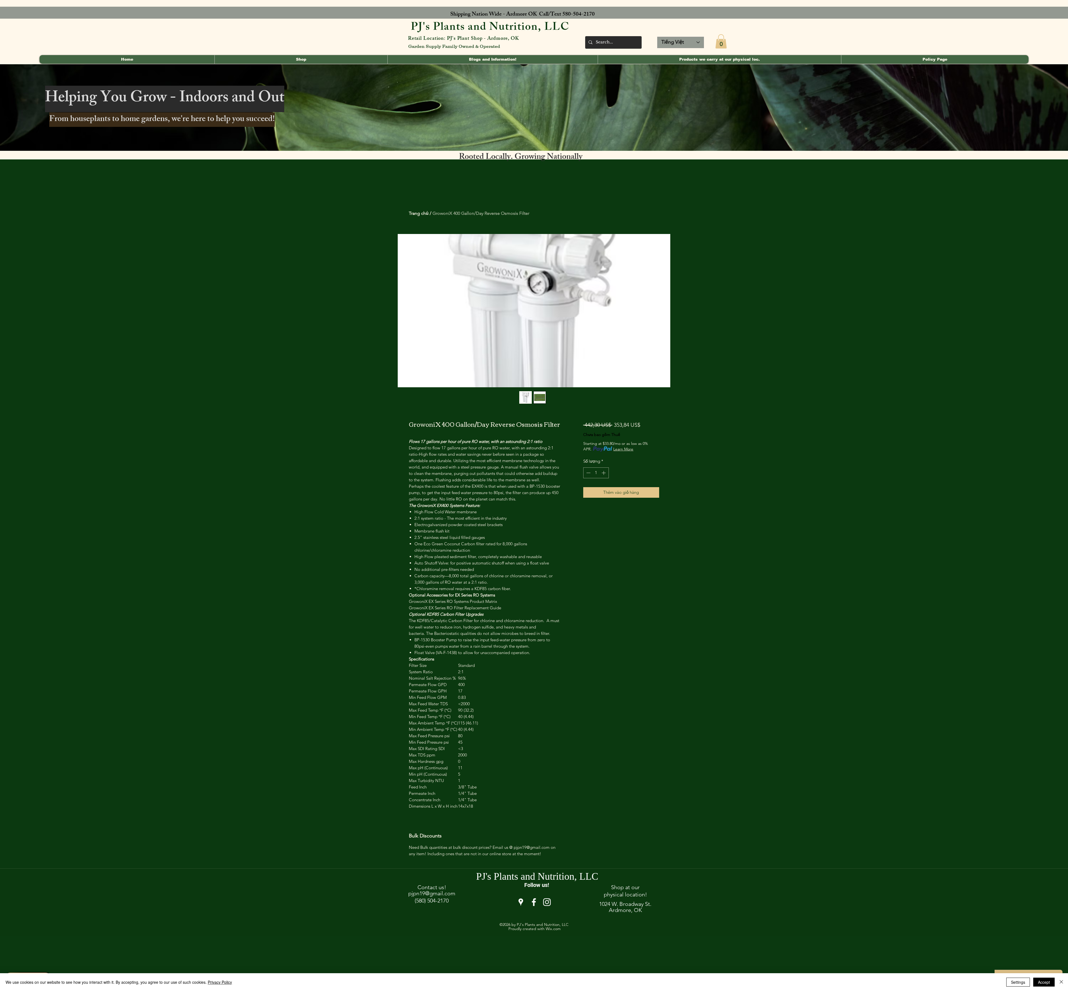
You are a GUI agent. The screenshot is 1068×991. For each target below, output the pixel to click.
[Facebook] (534, 902)
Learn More (623, 449)
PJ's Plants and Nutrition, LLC (490, 28)
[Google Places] (521, 902)
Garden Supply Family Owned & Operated (454, 46)
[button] (721, 41)
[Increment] (604, 473)
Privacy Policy (220, 982)
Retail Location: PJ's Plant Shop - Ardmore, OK (463, 38)
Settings (1018, 982)
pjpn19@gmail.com (431, 893)
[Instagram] (547, 902)
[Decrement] (588, 473)
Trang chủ (419, 213)
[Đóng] (1061, 982)
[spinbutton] (595, 473)
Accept (1044, 982)
